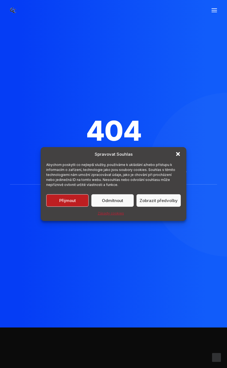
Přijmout (67, 200)
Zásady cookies (111, 213)
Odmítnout (112, 200)
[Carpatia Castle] (13, 10)
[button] (178, 154)
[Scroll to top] (216, 357)
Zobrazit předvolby (159, 200)
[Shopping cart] (198, 10)
